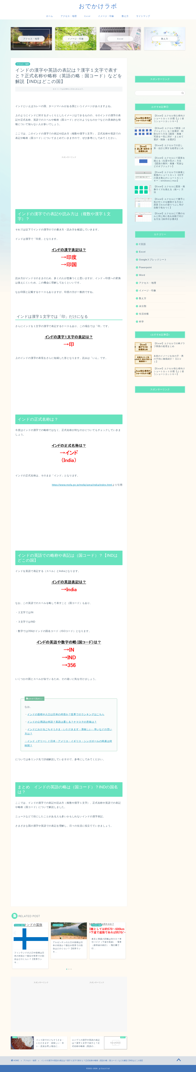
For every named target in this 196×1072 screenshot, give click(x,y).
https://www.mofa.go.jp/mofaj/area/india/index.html (82, 485)
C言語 (142, 244)
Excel (87, 16)
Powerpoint (145, 267)
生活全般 (144, 313)
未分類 (142, 306)
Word (142, 275)
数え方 (125, 16)
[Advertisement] (69, 181)
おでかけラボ (98, 6)
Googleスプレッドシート (153, 259)
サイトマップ (143, 16)
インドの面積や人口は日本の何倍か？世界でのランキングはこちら (65, 714)
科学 (141, 321)
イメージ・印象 (106, 16)
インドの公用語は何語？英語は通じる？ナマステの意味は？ (62, 722)
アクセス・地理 (69, 16)
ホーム (49, 16)
